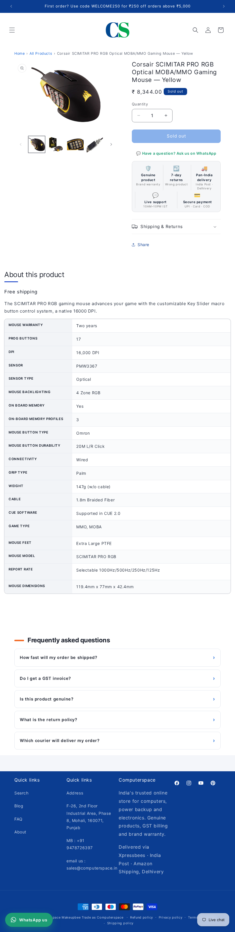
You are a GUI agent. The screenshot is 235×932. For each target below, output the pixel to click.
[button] (12, 30)
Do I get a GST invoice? (117, 678)
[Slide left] (20, 144)
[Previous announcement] (11, 6)
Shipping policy (120, 923)
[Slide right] (111, 144)
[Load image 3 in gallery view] (75, 144)
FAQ (18, 819)
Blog (18, 805)
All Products (41, 53)
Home (19, 53)
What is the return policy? (117, 720)
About (20, 831)
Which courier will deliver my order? (117, 740)
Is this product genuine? (117, 699)
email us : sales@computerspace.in (91, 864)
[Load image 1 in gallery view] (36, 144)
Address (74, 792)
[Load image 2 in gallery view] (56, 144)
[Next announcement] (224, 6)
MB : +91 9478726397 (79, 844)
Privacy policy (171, 917)
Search (21, 792)
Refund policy (141, 917)
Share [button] (143, 244)
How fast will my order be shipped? (117, 657)
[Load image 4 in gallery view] (95, 144)
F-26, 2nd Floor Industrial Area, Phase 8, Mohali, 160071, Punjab (88, 816)
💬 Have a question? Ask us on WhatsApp (176, 153)
